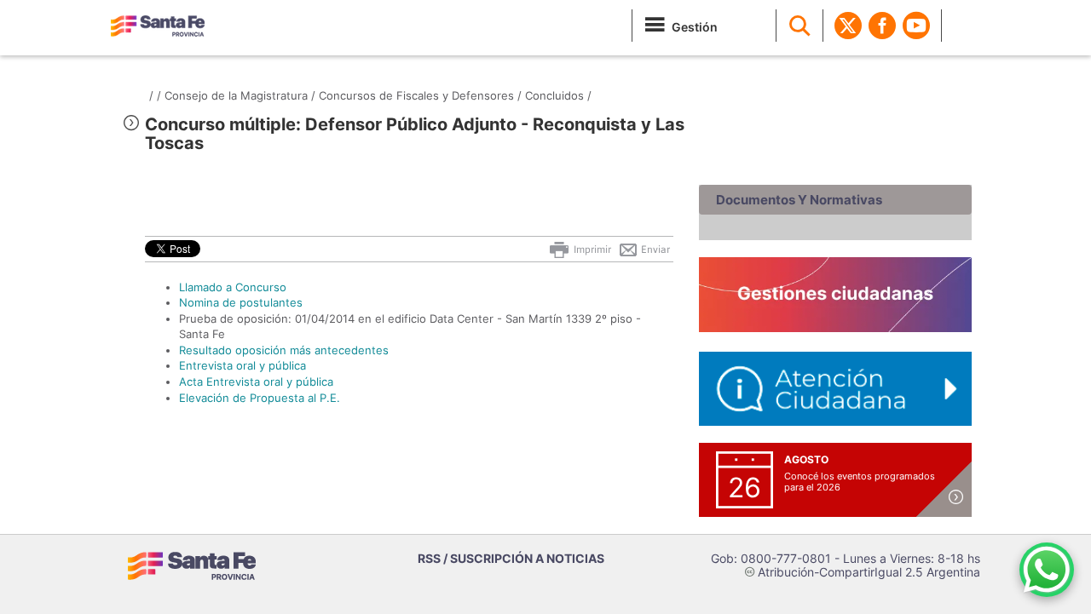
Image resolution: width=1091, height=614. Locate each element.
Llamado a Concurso (232, 287)
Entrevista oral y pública (242, 365)
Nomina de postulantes (241, 302)
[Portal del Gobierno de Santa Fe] (157, 25)
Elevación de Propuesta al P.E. (259, 398)
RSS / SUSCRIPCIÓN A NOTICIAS (511, 558)
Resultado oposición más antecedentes (284, 350)
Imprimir (591, 249)
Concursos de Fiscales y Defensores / (420, 95)
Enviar (654, 249)
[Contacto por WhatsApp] (1046, 569)
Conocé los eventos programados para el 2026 (859, 481)
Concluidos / (558, 95)
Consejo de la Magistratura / (240, 95)
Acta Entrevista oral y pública (256, 381)
